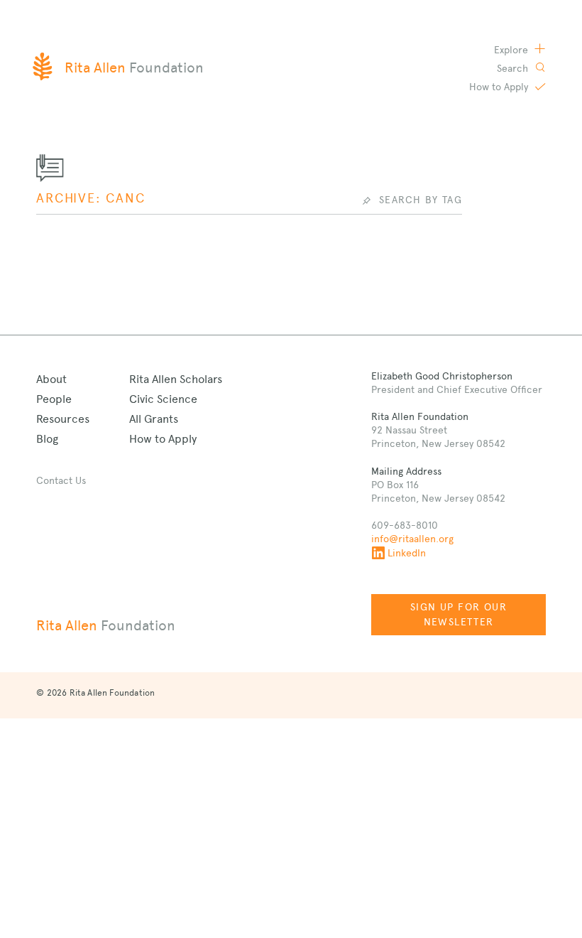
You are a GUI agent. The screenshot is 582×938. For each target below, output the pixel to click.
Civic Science (163, 399)
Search (514, 68)
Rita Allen (105, 625)
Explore (512, 49)
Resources (62, 419)
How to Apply (163, 439)
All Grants (153, 419)
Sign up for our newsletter (458, 614)
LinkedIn (407, 553)
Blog (47, 439)
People (54, 399)
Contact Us (61, 480)
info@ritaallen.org (412, 538)
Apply (500, 86)
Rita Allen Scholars (175, 379)
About (51, 379)
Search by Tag (420, 199)
